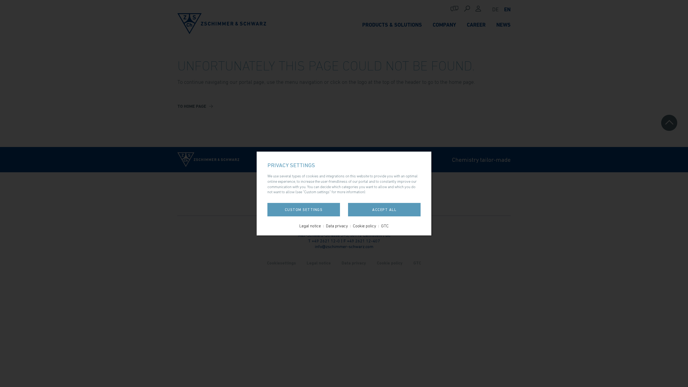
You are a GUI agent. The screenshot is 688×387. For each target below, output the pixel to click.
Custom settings (304, 209)
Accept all (384, 209)
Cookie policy (364, 225)
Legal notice (310, 225)
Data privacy (337, 225)
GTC (385, 225)
